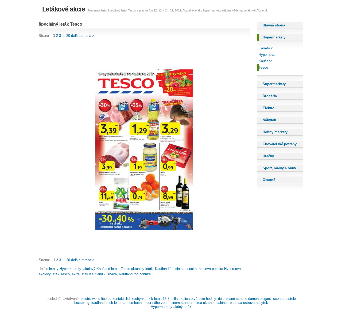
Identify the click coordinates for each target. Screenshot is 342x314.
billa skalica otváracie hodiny (194, 299)
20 (68, 36)
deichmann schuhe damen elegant (244, 299)
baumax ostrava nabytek (249, 303)
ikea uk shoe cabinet (212, 303)
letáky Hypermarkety (65, 269)
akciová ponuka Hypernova (220, 269)
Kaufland (265, 61)
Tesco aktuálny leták (137, 269)
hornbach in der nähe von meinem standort (160, 303)
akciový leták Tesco (54, 274)
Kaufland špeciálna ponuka (176, 269)
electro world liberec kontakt (102, 299)
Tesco (263, 67)
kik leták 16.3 (159, 299)
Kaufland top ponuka (135, 274)
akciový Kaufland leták (101, 269)
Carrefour (266, 48)
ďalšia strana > (82, 36)
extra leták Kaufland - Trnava (94, 274)
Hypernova (267, 55)
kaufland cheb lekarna (108, 303)
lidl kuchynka (136, 299)
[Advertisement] (136, 54)
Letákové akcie (63, 9)
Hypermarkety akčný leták (171, 307)
